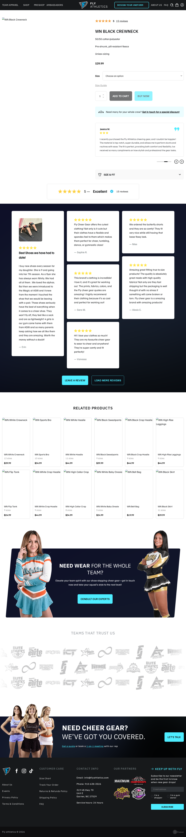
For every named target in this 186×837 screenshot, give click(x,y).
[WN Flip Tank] (16, 486)
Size (97, 75)
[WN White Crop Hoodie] (47, 486)
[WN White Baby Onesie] (108, 486)
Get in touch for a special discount (160, 111)
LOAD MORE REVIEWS (108, 380)
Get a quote (68, 746)
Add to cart (121, 96)
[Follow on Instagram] (24, 771)
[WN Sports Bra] (47, 434)
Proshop (39, 5)
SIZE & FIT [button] (109, 174)
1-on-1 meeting (95, 746)
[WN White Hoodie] (77, 434)
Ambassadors (54, 5)
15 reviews (122, 21)
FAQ (166, 5)
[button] (176, 162)
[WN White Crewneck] (16, 434)
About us (156, 5)
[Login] (182, 5)
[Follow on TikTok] (31, 771)
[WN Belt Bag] (139, 486)
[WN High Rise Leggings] (170, 434)
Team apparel (10, 5)
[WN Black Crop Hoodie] (139, 434)
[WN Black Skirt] (170, 486)
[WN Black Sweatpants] (108, 434)
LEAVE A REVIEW (75, 380)
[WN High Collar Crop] (77, 486)
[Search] (171, 5)
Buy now (143, 96)
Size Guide (101, 85)
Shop (26, 5)
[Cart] (176, 5)
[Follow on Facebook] (17, 771)
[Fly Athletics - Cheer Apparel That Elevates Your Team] (93, 5)
